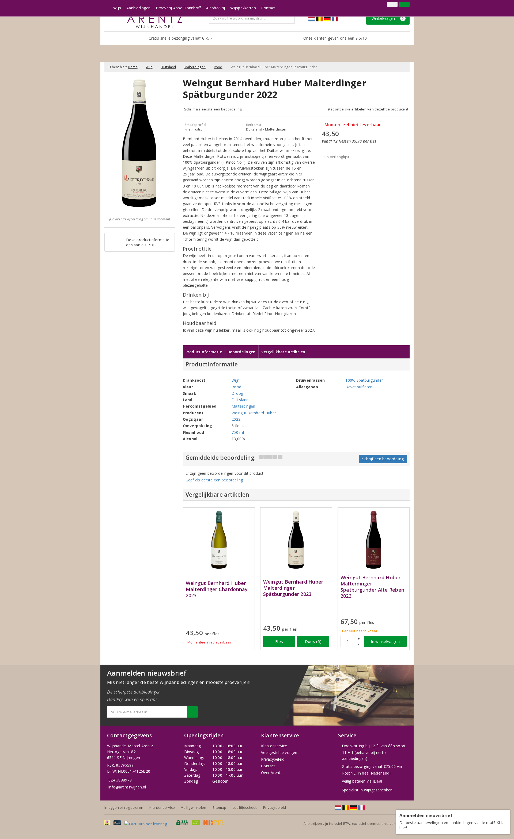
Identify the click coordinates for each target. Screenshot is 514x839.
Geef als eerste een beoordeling (214, 479)
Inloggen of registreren (123, 807)
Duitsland (168, 67)
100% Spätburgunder (364, 380)
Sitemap (219, 807)
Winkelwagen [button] (388, 18)
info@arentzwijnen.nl (127, 787)
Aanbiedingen (138, 7)
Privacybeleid (272, 759)
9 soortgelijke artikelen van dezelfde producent (368, 109)
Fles (279, 641)
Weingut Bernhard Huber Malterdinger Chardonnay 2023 (217, 589)
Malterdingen (195, 67)
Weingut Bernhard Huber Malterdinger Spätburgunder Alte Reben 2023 (372, 586)
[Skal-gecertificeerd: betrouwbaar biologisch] (384, 5)
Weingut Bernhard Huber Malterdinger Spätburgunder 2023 (293, 588)
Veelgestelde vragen (279, 752)
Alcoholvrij (215, 7)
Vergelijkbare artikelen (283, 351)
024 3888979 (120, 780)
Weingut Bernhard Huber (254, 412)
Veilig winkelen (193, 807)
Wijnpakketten (243, 7)
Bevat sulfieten (358, 386)
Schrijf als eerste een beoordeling (213, 109)
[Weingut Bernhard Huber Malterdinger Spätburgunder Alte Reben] (373, 540)
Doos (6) (313, 641)
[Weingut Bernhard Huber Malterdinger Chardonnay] (219, 540)
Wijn (117, 7)
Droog (237, 393)
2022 (236, 419)
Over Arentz (271, 772)
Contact (268, 7)
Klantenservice (274, 745)
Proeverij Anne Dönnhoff (178, 7)
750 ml (238, 432)
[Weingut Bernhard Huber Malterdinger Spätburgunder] (296, 540)
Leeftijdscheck (245, 807)
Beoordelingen (241, 351)
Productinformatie (204, 351)
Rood (218, 67)
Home (132, 67)
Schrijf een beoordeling (383, 458)
